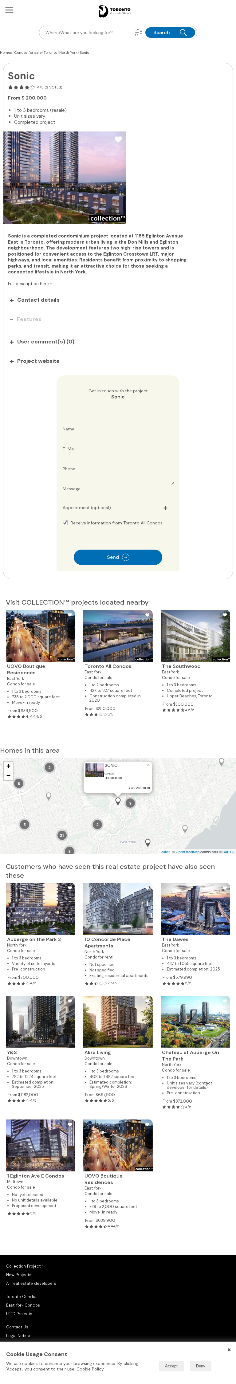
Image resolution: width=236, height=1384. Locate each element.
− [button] (8, 775)
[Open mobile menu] (9, 10)
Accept (171, 1366)
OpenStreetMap (187, 851)
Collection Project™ (25, 1266)
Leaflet (164, 851)
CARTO (228, 851)
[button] (139, 32)
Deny (200, 1366)
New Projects (18, 1274)
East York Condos (23, 1305)
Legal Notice (18, 1335)
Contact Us (17, 1327)
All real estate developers (31, 1283)
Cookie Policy (90, 1369)
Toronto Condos (21, 1296)
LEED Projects (19, 1313)
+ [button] (8, 766)
